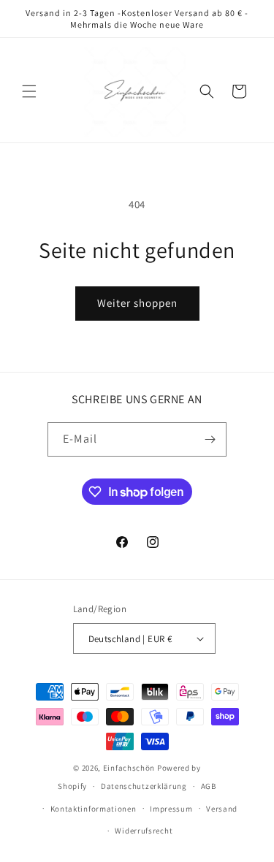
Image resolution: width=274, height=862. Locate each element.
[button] (29, 91)
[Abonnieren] (210, 439)
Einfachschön (129, 768)
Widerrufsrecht (143, 830)
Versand (221, 809)
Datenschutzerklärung (144, 786)
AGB (208, 786)
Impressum (171, 809)
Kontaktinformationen (93, 809)
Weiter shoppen (137, 303)
